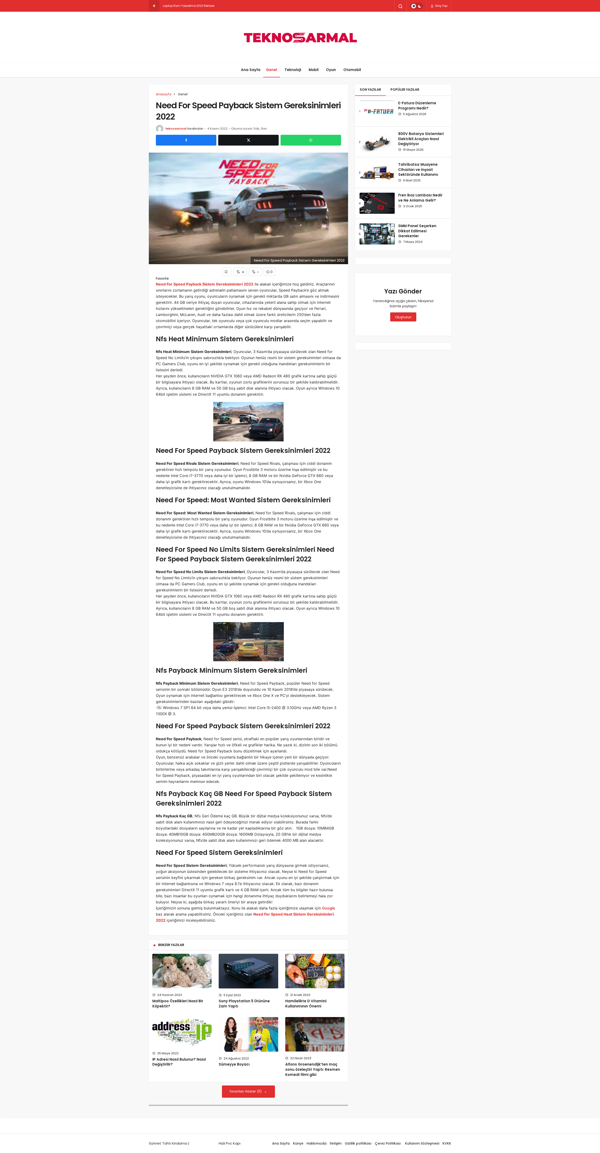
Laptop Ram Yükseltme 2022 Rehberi (188, 6)
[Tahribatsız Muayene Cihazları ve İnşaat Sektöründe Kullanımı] (377, 172)
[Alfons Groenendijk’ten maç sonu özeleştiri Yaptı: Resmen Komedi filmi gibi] (315, 1034)
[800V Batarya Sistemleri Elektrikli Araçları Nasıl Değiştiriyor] (377, 141)
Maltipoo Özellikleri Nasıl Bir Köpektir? (177, 1004)
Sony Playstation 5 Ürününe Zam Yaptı (244, 1004)
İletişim (335, 1143)
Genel (271, 69)
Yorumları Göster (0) (245, 1091)
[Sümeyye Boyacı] (248, 1034)
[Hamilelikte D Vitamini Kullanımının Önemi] (315, 971)
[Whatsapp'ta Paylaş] (311, 140)
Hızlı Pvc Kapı (229, 1143)
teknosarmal (176, 128)
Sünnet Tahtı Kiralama (168, 1143)
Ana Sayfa (250, 69)
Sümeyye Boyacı (234, 1064)
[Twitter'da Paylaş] (248, 140)
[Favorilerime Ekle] (227, 272)
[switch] (416, 6)
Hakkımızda (316, 1143)
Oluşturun (403, 317)
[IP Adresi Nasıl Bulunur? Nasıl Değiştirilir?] (182, 1032)
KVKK (446, 1143)
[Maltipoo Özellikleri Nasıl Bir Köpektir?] (182, 971)
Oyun (331, 69)
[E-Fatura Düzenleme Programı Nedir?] (377, 111)
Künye (298, 1143)
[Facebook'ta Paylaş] (186, 140)
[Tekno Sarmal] (300, 37)
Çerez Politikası (388, 1143)
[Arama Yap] (400, 6)
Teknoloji (293, 69)
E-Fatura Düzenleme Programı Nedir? (417, 106)
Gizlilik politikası (358, 1143)
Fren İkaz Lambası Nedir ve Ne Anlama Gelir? (420, 198)
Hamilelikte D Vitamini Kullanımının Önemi (305, 1004)
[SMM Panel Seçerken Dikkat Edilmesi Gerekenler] (377, 233)
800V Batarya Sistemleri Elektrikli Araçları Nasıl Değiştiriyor (421, 138)
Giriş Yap (440, 6)
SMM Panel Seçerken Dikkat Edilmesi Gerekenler (417, 231)
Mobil (314, 69)
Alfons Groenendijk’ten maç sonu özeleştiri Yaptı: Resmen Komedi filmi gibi (312, 1069)
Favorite (162, 278)
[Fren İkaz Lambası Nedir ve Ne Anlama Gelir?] (377, 203)
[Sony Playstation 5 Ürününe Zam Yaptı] (248, 971)
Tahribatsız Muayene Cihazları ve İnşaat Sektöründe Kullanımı (418, 169)
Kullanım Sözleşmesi (422, 1143)
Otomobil (352, 69)
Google (328, 908)
